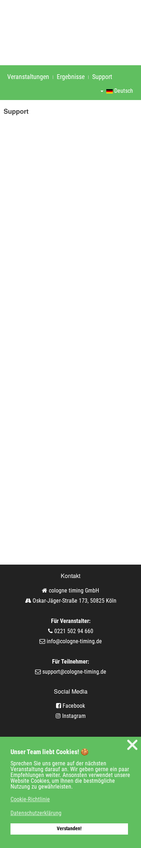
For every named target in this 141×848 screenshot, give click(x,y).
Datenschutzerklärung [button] (35, 813)
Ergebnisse (71, 76)
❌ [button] (132, 744)
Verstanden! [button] (69, 829)
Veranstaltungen (28, 76)
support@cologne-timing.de (74, 671)
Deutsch (123, 90)
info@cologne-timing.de (74, 641)
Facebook (73, 705)
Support (102, 76)
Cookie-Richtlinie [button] (30, 799)
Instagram (73, 715)
